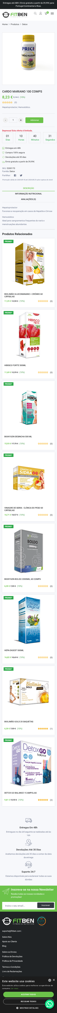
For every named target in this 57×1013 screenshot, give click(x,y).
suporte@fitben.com (11, 931)
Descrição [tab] (28, 188)
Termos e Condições (11, 967)
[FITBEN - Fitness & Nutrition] (14, 15)
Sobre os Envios (9, 952)
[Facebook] (15, 175)
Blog (4, 946)
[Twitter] (21, 175)
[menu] (52, 13)
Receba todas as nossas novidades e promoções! (27, 895)
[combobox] (49, 980)
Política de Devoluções (12, 956)
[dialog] (28, 995)
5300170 (11, 168)
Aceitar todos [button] (28, 994)
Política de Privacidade (12, 961)
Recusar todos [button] (28, 1001)
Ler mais (14, 988)
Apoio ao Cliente (9, 941)
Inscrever (46, 905)
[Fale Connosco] (49, 1004)
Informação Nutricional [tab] (28, 194)
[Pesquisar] (35, 13)
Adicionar (34, 120)
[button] (28, 1008)
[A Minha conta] (40, 13)
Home (5, 24)
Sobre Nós (7, 937)
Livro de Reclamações (12, 971)
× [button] (54, 980)
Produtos (15, 24)
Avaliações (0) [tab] (28, 199)
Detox (24, 24)
